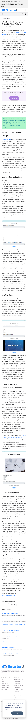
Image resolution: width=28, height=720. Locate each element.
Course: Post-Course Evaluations (10, 619)
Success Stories (17, 681)
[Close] (26, 4)
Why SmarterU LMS (18, 679)
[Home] (10, 10)
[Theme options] (25, 14)
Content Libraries (5, 687)
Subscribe (14, 98)
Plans (2, 681)
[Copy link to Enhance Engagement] (22, 492)
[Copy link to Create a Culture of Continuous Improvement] (24, 388)
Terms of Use (7, 718)
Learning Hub (17, 687)
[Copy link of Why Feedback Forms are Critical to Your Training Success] (10, 26)
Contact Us (16, 691)
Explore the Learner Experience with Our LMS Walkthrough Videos (14, 624)
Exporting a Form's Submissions (10, 630)
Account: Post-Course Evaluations (10, 613)
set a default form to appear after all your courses (14, 437)
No (14, 605)
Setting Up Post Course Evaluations (11, 653)
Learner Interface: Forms (8, 647)
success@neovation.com (8, 595)
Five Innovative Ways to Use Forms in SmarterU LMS (14, 636)
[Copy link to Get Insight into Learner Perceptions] (14, 136)
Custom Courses (5, 685)
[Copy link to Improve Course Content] (24, 177)
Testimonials (17, 683)
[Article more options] (25, 18)
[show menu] (25, 10)
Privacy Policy (15, 718)
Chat (15, 697)
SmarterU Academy (18, 689)
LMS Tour (3, 679)
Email (15, 699)
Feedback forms (6, 139)
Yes (6, 605)
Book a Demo (4, 689)
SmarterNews (4, 683)
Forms (3, 641)
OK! (17, 713)
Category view (7, 18)
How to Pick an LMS (18, 685)
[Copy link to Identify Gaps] (15, 295)
